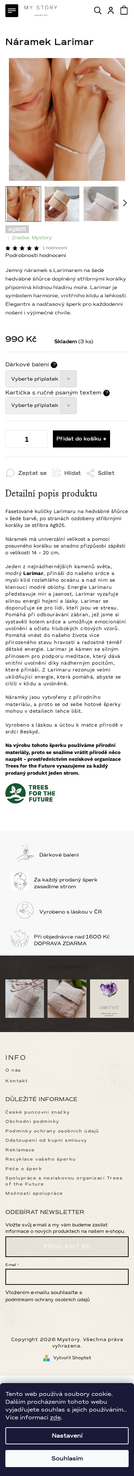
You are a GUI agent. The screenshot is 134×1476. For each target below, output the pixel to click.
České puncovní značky (37, 1112)
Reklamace (20, 1150)
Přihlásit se (67, 1247)
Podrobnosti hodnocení (35, 255)
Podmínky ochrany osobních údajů (52, 1131)
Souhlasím (67, 1458)
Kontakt (16, 1081)
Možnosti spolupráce (34, 1193)
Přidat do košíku (78, 439)
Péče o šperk (23, 1169)
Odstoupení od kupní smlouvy (46, 1140)
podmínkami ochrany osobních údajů (47, 1300)
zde (55, 1417)
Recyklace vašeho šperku (40, 1159)
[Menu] (11, 10)
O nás (13, 1070)
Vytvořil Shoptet (72, 1358)
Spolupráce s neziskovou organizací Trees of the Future (64, 1181)
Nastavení (67, 1435)
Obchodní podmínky (32, 1121)
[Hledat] (98, 10)
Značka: (32, 238)
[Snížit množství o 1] (37, 440)
